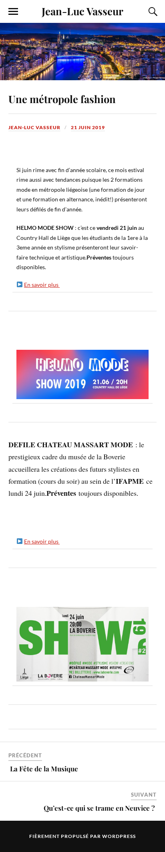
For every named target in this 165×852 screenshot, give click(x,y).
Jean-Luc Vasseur (82, 11)
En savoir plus (42, 284)
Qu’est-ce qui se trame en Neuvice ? (100, 807)
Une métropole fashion (63, 98)
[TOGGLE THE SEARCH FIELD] (152, 11)
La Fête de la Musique (44, 768)
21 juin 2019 (88, 127)
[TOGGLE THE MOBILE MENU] (13, 11)
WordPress (119, 836)
